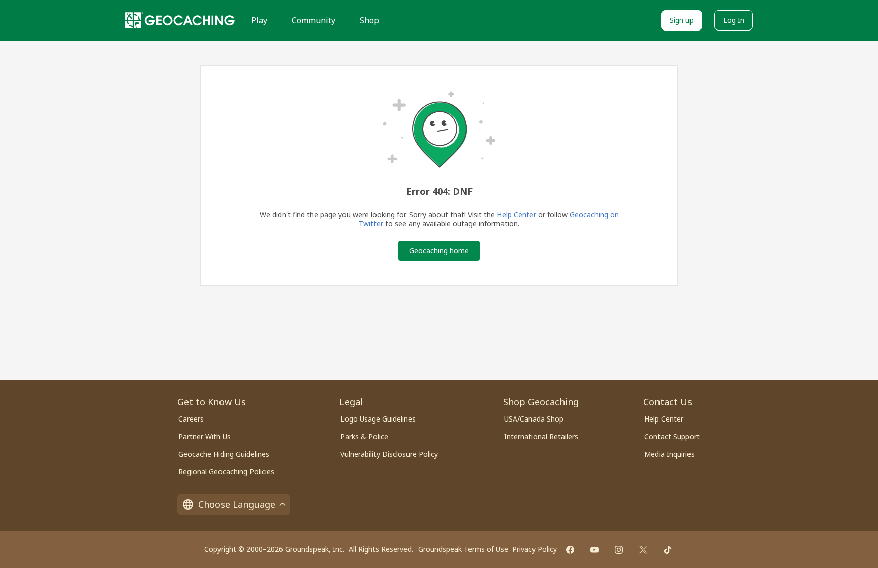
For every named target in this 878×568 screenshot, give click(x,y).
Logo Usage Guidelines (378, 419)
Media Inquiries (669, 454)
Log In (733, 20)
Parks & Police (364, 436)
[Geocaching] (180, 20)
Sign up (682, 20)
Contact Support (672, 436)
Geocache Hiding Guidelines (223, 454)
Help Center (516, 214)
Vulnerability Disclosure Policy (389, 454)
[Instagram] (619, 550)
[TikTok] (668, 550)
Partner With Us (204, 436)
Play (259, 20)
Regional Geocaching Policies (226, 471)
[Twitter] (643, 550)
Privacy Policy (534, 549)
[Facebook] (570, 550)
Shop (369, 20)
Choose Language (236, 504)
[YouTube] (594, 550)
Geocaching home (439, 250)
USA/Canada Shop (533, 419)
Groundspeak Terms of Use (463, 549)
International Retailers (541, 436)
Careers (191, 419)
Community (313, 20)
